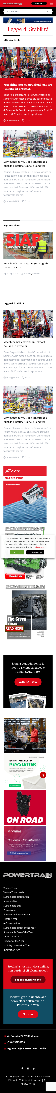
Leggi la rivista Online (28, 979)
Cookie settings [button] (35, 552)
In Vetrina (27, 274)
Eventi (27, 120)
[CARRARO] (25, 735)
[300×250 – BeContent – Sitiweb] (25, 843)
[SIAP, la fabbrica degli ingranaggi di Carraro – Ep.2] (28, 245)
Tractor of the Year (13, 941)
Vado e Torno (10, 888)
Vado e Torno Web (13, 892)
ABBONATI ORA (28, 681)
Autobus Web (10, 901)
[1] (25, 771)
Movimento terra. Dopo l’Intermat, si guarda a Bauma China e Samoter (25, 163)
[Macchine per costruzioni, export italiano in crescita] (28, 62)
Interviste (36, 274)
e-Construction (11, 923)
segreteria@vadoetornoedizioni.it (26, 1048)
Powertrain (9, 910)
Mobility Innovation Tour (17, 945)
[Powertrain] (12, 4)
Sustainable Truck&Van (16, 896)
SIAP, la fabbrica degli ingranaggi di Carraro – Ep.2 (25, 265)
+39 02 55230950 (15, 1042)
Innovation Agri (11, 949)
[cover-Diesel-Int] (28, 611)
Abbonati (39, 3)
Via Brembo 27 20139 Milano (22, 1036)
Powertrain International (16, 914)
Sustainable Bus (12, 905)
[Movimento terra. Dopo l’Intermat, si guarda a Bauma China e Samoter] (28, 143)
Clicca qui (28, 1014)
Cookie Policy (38, 547)
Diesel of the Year (13, 936)
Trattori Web (10, 918)
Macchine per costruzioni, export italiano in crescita (27, 86)
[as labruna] (25, 807)
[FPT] (28, 494)
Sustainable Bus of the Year (18, 932)
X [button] (49, 538)
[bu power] (28, 21)
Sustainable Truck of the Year (19, 927)
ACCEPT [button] (17, 552)
